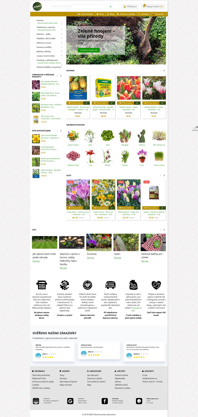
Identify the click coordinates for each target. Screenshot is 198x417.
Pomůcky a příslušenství (49, 61)
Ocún (142, 165)
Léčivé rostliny (73, 145)
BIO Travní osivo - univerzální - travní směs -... (52, 117)
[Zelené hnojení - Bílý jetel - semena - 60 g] (36, 173)
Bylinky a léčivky (44, 51)
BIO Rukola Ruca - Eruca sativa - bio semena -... (50, 94)
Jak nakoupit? (93, 375)
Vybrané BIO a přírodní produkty (43, 76)
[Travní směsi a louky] (159, 155)
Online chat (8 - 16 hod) (152, 381)
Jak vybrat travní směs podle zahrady (44, 255)
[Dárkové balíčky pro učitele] (153, 242)
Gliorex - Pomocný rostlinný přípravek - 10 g (154, 213)
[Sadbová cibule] (73, 155)
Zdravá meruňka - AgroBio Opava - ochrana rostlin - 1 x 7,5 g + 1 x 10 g (103, 109)
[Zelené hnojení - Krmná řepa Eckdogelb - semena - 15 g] (78, 88)
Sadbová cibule (73, 165)
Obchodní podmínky (41, 375)
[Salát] (107, 135)
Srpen (117, 253)
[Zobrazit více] (86, 103)
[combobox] (80, 6)
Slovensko (159, 14)
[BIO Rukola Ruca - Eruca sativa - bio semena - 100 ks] (36, 96)
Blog (112, 14)
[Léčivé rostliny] (73, 135)
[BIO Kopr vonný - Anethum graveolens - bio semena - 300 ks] (36, 108)
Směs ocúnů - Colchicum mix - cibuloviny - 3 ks (78, 213)
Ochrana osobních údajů (43, 381)
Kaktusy (142, 145)
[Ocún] (142, 155)
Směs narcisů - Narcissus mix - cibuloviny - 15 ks (103, 213)
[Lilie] (90, 155)
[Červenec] (99, 242)
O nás (144, 375)
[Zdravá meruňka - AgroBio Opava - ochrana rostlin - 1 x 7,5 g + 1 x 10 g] (103, 88)
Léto (34, 230)
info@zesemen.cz (149, 378)
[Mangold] (125, 135)
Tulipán (125, 165)
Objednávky (120, 378)
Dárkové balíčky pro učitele (151, 255)
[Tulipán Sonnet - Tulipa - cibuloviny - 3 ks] (128, 88)
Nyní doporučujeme (41, 130)
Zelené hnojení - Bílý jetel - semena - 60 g (51, 171)
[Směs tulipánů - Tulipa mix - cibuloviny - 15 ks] (128, 192)
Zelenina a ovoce (44, 43)
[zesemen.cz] (37, 6)
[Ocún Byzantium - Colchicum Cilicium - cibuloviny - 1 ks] (36, 150)
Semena (47, 21)
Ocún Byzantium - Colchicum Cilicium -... (49, 148)
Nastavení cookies (122, 388)
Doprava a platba (127, 14)
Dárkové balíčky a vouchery (49, 67)
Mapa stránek (66, 385)
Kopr (90, 145)
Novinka (70, 70)
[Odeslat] (111, 6)
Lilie (90, 165)
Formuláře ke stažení (96, 381)
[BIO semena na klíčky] (159, 135)
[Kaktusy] (142, 135)
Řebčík (107, 165)
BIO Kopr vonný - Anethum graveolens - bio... (51, 106)
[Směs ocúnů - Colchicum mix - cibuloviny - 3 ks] (78, 192)
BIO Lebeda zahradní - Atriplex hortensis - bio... (50, 82)
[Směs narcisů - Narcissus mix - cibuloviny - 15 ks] (103, 192)
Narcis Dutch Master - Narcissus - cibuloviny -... (50, 136)
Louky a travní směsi (46, 56)
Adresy (118, 381)
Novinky (63, 378)
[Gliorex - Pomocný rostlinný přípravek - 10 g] (154, 192)
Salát (108, 145)
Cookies (35, 385)
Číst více (36, 261)
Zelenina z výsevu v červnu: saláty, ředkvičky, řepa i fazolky (70, 259)
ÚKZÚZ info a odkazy (41, 388)
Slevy (101, 14)
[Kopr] (90, 135)
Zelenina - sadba (44, 34)
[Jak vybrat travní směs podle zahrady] (44, 242)
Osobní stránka (121, 375)
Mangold (124, 145)
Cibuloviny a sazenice (46, 28)
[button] (57, 75)
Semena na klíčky (44, 47)
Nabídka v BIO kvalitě (46, 38)
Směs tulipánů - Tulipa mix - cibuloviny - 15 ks (129, 213)
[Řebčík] (107, 155)
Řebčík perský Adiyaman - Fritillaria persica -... (51, 159)
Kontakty (145, 14)
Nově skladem (87, 14)
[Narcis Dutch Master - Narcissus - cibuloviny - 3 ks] (36, 138)
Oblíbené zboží (121, 385)
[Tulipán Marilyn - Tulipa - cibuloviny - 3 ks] (154, 88)
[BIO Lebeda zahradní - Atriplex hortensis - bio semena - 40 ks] (36, 84)
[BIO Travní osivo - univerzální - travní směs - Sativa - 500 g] (36, 119)
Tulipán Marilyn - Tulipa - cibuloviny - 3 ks (154, 108)
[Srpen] (126, 242)
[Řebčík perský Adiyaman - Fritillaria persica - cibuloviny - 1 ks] (36, 161)
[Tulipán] (125, 155)
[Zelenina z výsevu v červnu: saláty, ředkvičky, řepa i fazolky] (71, 242)
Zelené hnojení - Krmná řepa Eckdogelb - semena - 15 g (78, 108)
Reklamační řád (39, 378)
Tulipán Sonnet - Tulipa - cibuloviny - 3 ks (128, 108)
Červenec (92, 253)
